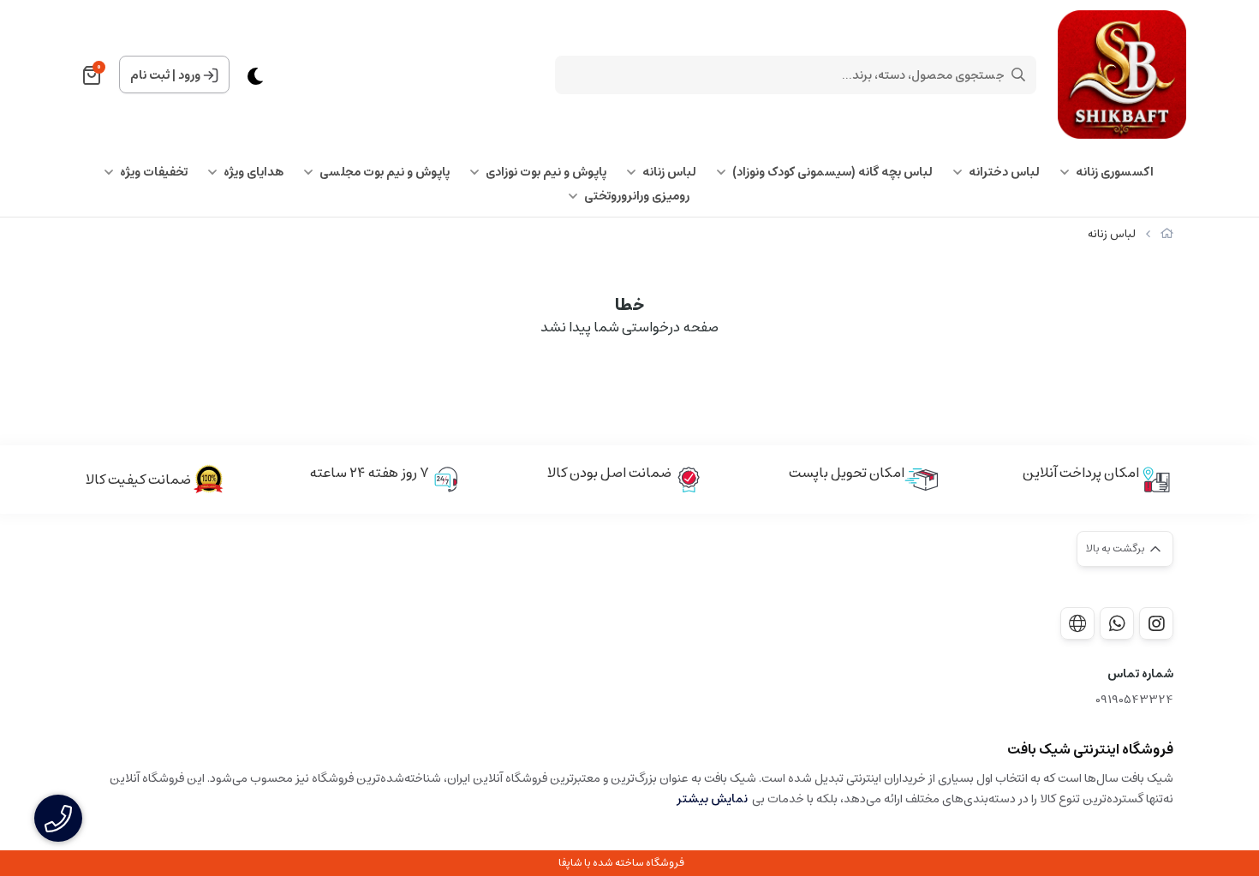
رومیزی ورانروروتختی (636, 196)
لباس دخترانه (1004, 172)
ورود (189, 75)
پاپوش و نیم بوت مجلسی (384, 172)
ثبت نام (150, 75)
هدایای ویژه (253, 172)
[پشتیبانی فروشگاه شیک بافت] (1117, 623)
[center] (1018, 74)
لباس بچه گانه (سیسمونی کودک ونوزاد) (832, 172)
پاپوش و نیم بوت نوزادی (546, 172)
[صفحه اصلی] (1167, 234)
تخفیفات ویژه (154, 172)
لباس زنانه (669, 172)
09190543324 (1134, 700)
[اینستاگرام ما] (1156, 623)
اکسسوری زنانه (1115, 172)
